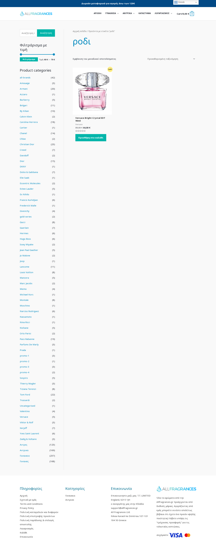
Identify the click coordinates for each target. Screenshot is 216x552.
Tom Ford (25, 394)
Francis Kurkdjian (29, 199)
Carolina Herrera (29, 122)
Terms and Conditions (31, 503)
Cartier (23, 127)
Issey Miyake (26, 244)
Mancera (24, 277)
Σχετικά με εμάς (28, 499)
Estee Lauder (27, 188)
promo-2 (24, 361)
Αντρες (23, 444)
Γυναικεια (25, 455)
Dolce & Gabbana (29, 172)
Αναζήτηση (46, 32)
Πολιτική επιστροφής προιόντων (37, 516)
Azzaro (23, 94)
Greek (181, 2)
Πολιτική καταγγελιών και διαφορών (39, 512)
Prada (23, 350)
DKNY (23, 166)
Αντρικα (24, 450)
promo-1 (24, 355)
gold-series (26, 216)
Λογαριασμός (27, 528)
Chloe (23, 138)
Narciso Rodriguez (29, 311)
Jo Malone (25, 255)
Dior (22, 161)
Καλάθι (23, 532)
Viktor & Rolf (26, 422)
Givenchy (24, 210)
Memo (23, 288)
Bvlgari (23, 105)
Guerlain (24, 227)
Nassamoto (26, 316)
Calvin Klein (26, 116)
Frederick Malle (28, 205)
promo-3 (24, 366)
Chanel (23, 133)
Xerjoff (23, 427)
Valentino (25, 411)
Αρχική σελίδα (79, 31)
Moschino (25, 305)
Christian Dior (27, 144)
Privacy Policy (27, 507)
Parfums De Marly (29, 344)
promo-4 (24, 372)
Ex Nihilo (24, 194)
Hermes (24, 233)
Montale (24, 299)
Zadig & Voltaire (28, 439)
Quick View (92, 112)
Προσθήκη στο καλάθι (90, 137)
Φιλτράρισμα (28, 59)
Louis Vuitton (26, 272)
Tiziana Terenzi (28, 388)
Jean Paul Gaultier (29, 250)
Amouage (25, 83)
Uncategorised (27, 405)
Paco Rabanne (27, 339)
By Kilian (24, 110)
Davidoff (24, 155)
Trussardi (25, 400)
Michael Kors (26, 294)
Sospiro (24, 377)
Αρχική (23, 495)
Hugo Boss (25, 238)
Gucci (22, 222)
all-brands (25, 77)
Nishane (24, 327)
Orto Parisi (25, 333)
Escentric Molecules (30, 183)
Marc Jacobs (26, 283)
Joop (22, 261)
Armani (23, 88)
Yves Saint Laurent (29, 433)
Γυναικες (24, 461)
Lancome (24, 266)
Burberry (25, 99)
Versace (24, 416)
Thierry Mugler (28, 383)
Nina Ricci (25, 322)
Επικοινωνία (26, 536)
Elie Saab (24, 177)
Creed (23, 149)
